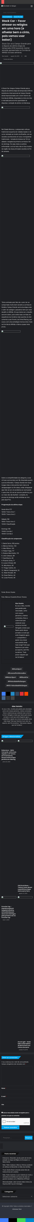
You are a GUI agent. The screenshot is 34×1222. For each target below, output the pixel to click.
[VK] (3, 698)
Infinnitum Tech (17, 1209)
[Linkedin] (13, 694)
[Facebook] (3, 694)
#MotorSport (11, 677)
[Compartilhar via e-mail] (8, 698)
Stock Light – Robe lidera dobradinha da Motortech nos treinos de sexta (24, 1044)
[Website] (10, 728)
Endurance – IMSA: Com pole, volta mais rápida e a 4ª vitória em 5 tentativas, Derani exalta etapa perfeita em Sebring (9, 754)
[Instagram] (21, 728)
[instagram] (5, 662)
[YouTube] (18, 728)
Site (3, 1104)
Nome (4, 1088)
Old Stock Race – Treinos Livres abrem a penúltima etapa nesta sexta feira (25, 888)
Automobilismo (11, 12)
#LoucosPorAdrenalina (17, 673)
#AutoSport (17, 669)
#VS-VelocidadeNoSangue (17, 685)
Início (4, 12)
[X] (8, 694)
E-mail (4, 1096)
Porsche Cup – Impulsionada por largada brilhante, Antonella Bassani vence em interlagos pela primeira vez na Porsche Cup (9, 912)
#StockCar (24, 677)
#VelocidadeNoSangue (17, 681)
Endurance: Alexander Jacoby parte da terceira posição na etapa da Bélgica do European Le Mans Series (17, 1160)
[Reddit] (26, 694)
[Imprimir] (13, 698)
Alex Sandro (5, 56)
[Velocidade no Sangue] (8, 6)
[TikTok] (23, 728)
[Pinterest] (22, 694)
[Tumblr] (17, 694)
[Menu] (32, 7)
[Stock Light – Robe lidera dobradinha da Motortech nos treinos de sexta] (25, 968)
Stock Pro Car (18, 17)
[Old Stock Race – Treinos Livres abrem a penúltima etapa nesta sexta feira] (25, 812)
